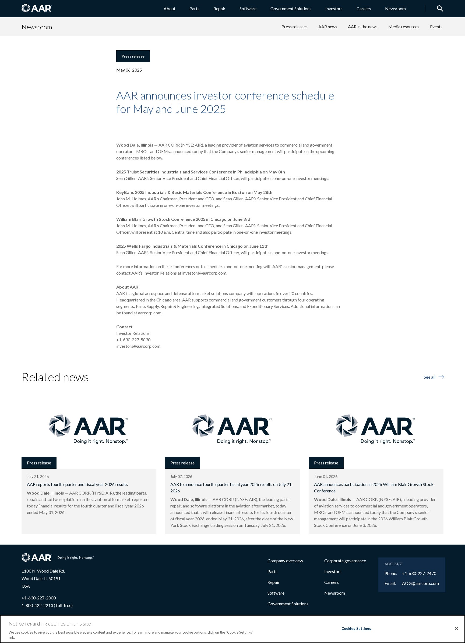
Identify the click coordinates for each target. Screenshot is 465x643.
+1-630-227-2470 (419, 573)
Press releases (294, 26)
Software (247, 8)
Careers (364, 8)
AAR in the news (363, 26)
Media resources (403, 26)
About (169, 8)
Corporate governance (345, 560)
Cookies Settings (356, 628)
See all (429, 376)
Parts (194, 8)
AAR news (327, 26)
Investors (334, 8)
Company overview (285, 560)
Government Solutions (290, 8)
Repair (219, 8)
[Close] (456, 629)
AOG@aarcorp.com (420, 583)
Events (436, 26)
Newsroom (395, 8)
